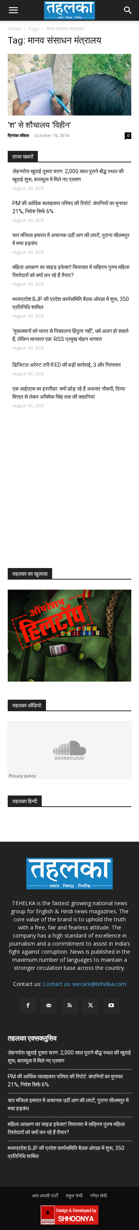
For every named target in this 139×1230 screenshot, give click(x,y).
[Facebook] (28, 1005)
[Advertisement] (66, 495)
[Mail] (48, 1005)
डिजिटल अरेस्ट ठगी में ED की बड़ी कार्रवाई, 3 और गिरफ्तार (66, 365)
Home (14, 28)
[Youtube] (111, 1005)
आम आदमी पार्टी (45, 1195)
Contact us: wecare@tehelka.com (84, 984)
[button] (13, 10)
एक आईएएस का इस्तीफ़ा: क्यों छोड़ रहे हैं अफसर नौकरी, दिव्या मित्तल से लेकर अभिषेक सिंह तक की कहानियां (68, 393)
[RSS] (69, 1005)
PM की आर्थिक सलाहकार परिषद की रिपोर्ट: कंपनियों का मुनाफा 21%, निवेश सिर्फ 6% (69, 207)
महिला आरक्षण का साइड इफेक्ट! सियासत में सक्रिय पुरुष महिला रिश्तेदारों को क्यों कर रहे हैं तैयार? (70, 271)
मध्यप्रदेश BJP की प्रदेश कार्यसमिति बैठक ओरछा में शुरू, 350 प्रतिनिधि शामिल (70, 303)
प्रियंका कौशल (18, 135)
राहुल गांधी (74, 1195)
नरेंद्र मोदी (98, 1195)
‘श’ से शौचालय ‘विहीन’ (39, 125)
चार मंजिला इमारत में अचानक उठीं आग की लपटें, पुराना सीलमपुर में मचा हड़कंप (70, 239)
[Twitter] (90, 1005)
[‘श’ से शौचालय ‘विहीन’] (69, 84)
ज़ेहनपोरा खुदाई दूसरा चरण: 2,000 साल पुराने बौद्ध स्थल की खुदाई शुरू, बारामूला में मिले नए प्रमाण (68, 175)
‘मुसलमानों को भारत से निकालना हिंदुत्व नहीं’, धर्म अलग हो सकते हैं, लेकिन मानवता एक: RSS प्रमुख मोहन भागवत (70, 335)
